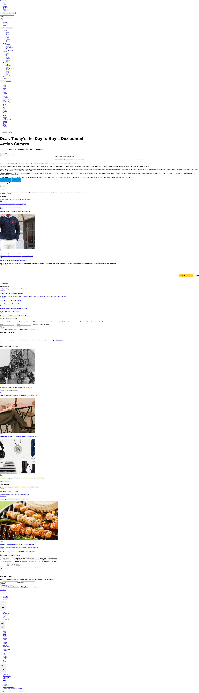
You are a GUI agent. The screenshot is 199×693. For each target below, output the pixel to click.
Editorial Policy (7, 676)
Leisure (5, 3)
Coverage (5, 615)
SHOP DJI (16, 180)
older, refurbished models (149, 173)
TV (7, 56)
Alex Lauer (4, 153)
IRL (4, 616)
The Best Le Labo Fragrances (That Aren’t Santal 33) (11, 293)
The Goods (6, 7)
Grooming (8, 42)
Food (7, 35)
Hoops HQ (6, 10)
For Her (8, 71)
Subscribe (8, 13)
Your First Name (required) (21, 559)
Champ (5, 618)
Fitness (8, 44)
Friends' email (3, 567)
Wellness (5, 4)
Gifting (8, 75)
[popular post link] (13, 289)
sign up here (113, 263)
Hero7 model (46, 173)
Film (7, 54)
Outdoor (8, 70)
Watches (8, 39)
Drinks (8, 33)
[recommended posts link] (17, 383)
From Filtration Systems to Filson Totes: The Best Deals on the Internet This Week (21, 478)
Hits (4, 612)
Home (7, 67)
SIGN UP (3, 583)
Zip (15, 326)
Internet (8, 58)
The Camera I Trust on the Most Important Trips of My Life (13, 204)
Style (7, 32)
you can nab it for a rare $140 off (124, 177)
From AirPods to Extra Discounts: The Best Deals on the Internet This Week (20, 395)
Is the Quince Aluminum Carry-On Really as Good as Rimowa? (14, 260)
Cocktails (2, 297)
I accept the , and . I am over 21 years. (20, 329)
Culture (5, 6)
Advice (5, 650)
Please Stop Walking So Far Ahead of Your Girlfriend (14, 499)
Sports (7, 61)
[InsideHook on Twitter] (198, 271)
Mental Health (9, 47)
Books (7, 57)
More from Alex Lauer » (6, 193)
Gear (7, 37)
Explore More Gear (5, 481)
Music (7, 53)
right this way (59, 340)
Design (8, 60)
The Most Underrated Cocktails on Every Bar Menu (11, 300)
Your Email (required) (20, 558)
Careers (5, 684)
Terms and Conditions (13, 329)
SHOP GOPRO (6, 180)
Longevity (8, 46)
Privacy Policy (24, 329)
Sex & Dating (9, 50)
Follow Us (3, 13)
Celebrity (2, 488)
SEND (2, 568)
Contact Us (6, 677)
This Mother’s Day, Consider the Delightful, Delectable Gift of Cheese (18, 551)
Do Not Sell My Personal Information (12, 688)
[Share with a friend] (190, 271)
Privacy (5, 682)
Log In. (197, 275)
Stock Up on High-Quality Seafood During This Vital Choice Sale (17, 544)
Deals (4, 9)
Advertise (5, 678)
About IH (5, 674)
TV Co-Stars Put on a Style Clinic (9, 491)
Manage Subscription (8, 687)
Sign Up (2, 327)
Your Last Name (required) (21, 561)
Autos (7, 40)
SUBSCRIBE (186, 275)
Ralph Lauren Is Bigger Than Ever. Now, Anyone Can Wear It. (13, 252)
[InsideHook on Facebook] (194, 271)
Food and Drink (10, 68)
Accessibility (6, 685)
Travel (7, 36)
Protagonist (6, 619)
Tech (7, 72)
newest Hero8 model (27, 173)
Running (8, 49)
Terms (4, 680)
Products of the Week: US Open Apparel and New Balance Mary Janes (15, 211)
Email (16, 324)
